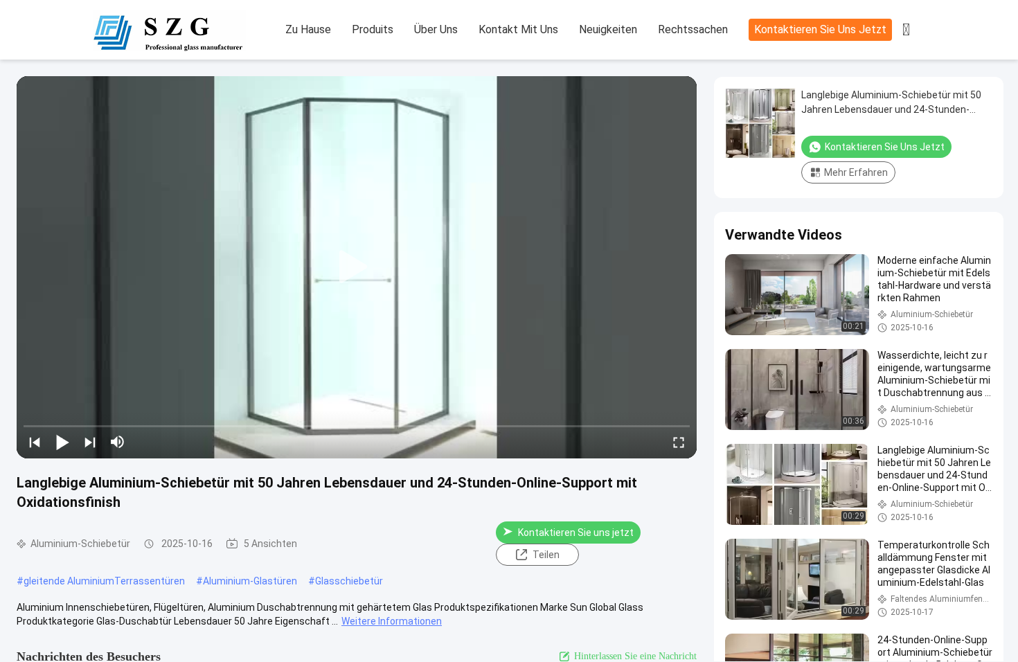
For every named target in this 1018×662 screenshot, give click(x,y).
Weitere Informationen (391, 621)
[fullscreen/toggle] (679, 441)
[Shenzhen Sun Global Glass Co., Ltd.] (169, 30)
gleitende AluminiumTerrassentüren (104, 581)
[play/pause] (62, 441)
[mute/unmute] (118, 441)
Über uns (436, 29)
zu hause (308, 29)
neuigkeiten (608, 29)
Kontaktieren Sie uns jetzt (820, 29)
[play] (356, 267)
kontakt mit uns (518, 29)
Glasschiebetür (349, 581)
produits (372, 29)
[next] (90, 441)
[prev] (34, 441)
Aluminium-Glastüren (250, 581)
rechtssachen (693, 29)
